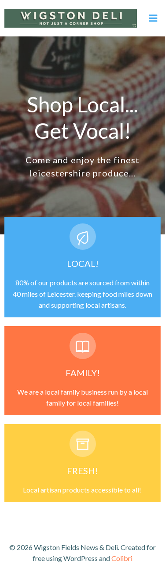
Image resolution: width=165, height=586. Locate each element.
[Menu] (153, 18)
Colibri (121, 558)
